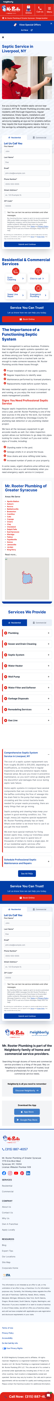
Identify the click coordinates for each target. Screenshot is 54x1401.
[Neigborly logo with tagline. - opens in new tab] (40, 1033)
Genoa (10, 542)
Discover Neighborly (25, 1090)
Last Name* (9, 157)
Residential (16, 137)
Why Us (5, 1218)
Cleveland (11, 527)
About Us (6, 1207)
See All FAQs (27, 873)
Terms (33, 226)
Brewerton (11, 511)
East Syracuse (13, 532)
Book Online (28, 11)
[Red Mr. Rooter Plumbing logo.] (27, 1139)
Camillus (11, 514)
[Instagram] (10, 1173)
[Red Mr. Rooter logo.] (14, 1033)
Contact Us (7, 1212)
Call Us (40, 11)
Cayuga (10, 519)
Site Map (6, 1262)
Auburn (10, 504)
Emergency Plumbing (35, 295)
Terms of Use (7, 1328)
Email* (6, 168)
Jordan (10, 547)
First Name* (9, 146)
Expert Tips (7, 1251)
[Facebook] (4, 1173)
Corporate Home (10, 1268)
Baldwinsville (12, 509)
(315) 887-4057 (16, 1149)
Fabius (10, 537)
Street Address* (11, 190)
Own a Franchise (10, 1224)
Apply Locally (8, 1229)
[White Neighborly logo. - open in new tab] (8, 2)
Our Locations (8, 1256)
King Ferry (11, 550)
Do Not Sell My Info (10, 1343)
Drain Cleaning (11, 278)
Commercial (41, 137)
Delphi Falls (12, 529)
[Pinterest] (22, 1173)
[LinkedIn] (28, 1173)
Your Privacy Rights (14, 1348)
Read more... (11, 554)
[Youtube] (16, 1173)
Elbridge (10, 534)
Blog (4, 1245)
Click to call (35, 278)
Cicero (10, 522)
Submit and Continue (27, 244)
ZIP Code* (8, 201)
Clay (9, 524)
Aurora (10, 506)
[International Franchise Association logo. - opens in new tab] (6, 1275)
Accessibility (7, 1338)
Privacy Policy (43, 226)
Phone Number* (10, 179)
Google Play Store (28, 1120)
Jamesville (11, 544)
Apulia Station (13, 501)
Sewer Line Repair (12, 295)
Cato (9, 516)
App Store (29, 1112)
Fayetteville (12, 539)
